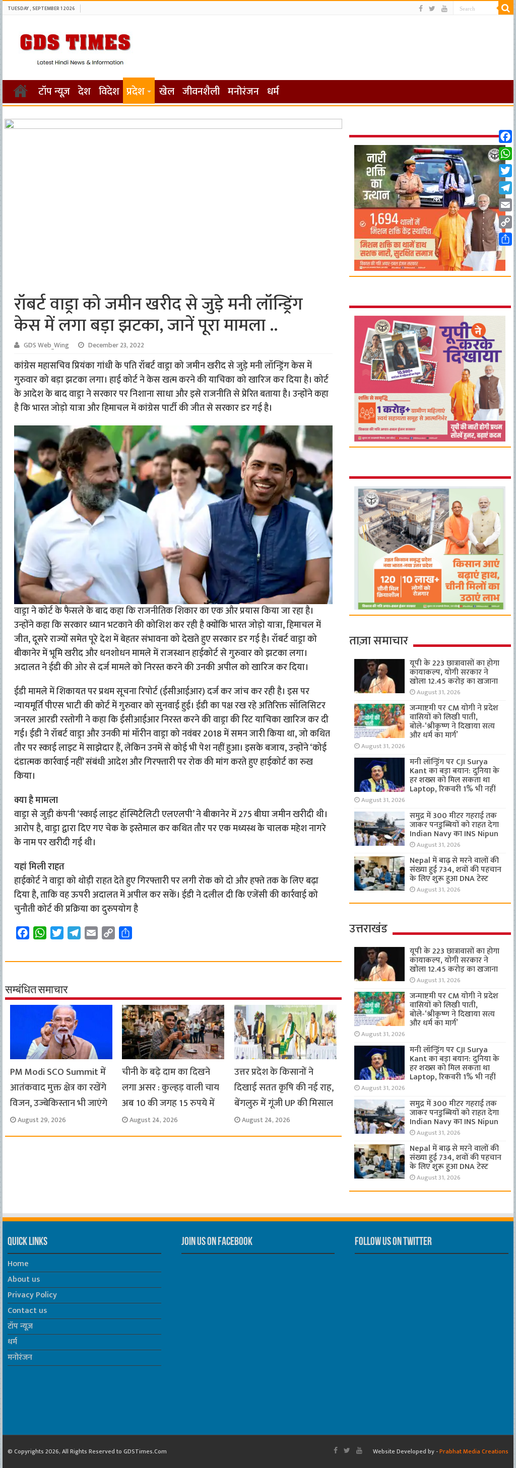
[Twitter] (432, 9)
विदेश (109, 91)
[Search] (505, 8)
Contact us (27, 1310)
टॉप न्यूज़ (54, 91)
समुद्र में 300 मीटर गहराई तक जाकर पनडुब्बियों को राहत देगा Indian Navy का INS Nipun (454, 825)
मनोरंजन (243, 91)
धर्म (273, 91)
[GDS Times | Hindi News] (75, 47)
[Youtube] (444, 9)
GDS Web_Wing (46, 345)
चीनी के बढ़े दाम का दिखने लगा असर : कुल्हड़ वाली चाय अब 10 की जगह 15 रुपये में (170, 1087)
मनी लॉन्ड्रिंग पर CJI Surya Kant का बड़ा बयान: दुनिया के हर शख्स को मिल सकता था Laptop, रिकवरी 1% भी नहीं (454, 775)
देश (84, 91)
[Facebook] (421, 9)
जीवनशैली (201, 91)
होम (21, 90)
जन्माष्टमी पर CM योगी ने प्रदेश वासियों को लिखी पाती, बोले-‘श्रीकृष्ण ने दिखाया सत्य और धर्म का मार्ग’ (454, 721)
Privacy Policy (32, 1295)
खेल (166, 91)
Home (18, 1264)
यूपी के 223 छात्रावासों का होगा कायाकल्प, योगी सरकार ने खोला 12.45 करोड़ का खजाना (454, 672)
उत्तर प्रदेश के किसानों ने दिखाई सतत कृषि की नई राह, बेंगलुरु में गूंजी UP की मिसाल (284, 1087)
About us (24, 1279)
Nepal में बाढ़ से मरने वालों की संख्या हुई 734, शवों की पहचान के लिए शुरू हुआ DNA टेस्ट (455, 870)
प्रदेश (135, 91)
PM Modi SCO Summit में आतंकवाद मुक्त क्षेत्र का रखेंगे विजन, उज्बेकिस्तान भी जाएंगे (58, 1087)
